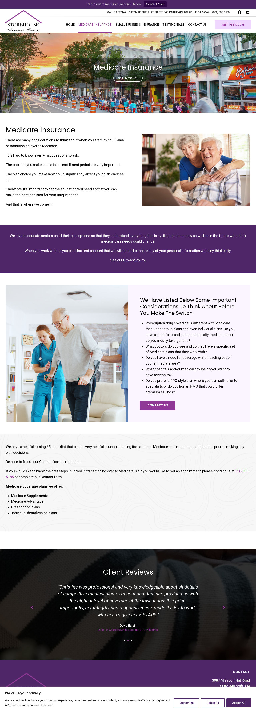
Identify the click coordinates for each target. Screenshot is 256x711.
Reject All (213, 702)
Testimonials (174, 24)
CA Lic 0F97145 (116, 12)
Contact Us (197, 24)
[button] (128, 78)
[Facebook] (239, 12)
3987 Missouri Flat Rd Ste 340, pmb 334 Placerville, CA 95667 (169, 12)
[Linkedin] (247, 12)
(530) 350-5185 (221, 12)
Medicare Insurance (95, 24)
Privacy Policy (134, 260)
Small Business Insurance (137, 24)
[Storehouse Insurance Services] (23, 24)
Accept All (238, 702)
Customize (186, 702)
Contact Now (155, 4)
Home (70, 24)
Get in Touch (233, 24)
